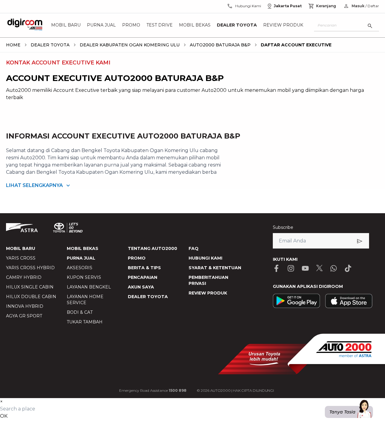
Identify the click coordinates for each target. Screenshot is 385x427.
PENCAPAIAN (142, 277)
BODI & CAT (80, 312)
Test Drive (159, 25)
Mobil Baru (66, 25)
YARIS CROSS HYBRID (30, 267)
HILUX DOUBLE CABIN (31, 296)
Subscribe (283, 227)
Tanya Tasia (342, 412)
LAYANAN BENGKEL (89, 287)
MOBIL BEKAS (82, 248)
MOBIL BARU (20, 248)
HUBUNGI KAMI (205, 258)
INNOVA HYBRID (24, 306)
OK (4, 416)
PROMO (137, 258)
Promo (131, 25)
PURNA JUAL (81, 258)
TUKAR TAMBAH (85, 322)
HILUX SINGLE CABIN (30, 287)
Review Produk (283, 25)
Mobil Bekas (195, 25)
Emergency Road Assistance (152, 390)
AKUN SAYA (141, 287)
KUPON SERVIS (84, 277)
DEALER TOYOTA (148, 296)
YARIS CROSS (20, 258)
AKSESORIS (79, 267)
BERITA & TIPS (144, 267)
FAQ (194, 248)
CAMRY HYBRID (24, 277)
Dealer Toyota (237, 25)
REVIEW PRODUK (208, 293)
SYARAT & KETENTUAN (215, 267)
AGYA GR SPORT (24, 316)
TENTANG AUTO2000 (152, 248)
